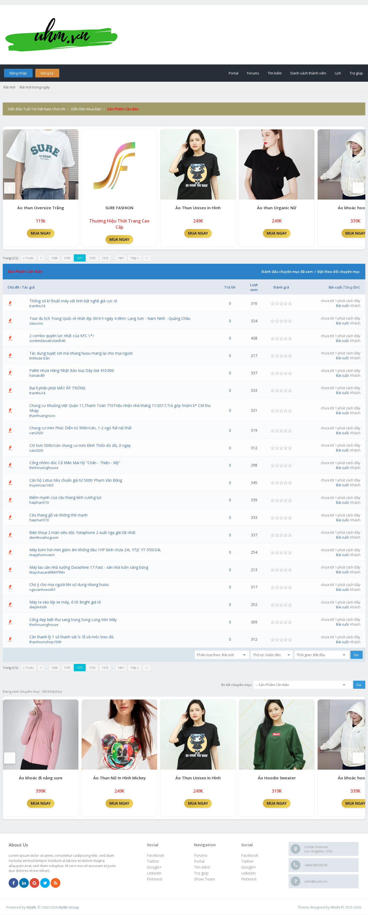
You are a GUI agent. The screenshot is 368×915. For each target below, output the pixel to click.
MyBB (31, 907)
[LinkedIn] (24, 883)
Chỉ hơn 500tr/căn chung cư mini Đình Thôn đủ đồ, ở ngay (80, 445)
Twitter (247, 861)
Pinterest (249, 879)
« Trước (28, 258)
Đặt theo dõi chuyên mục (338, 271)
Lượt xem (254, 287)
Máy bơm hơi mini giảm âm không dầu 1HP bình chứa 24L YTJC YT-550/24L (95, 549)
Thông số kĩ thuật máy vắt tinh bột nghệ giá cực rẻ (73, 300)
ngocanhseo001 (42, 589)
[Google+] (34, 883)
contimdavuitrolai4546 (47, 340)
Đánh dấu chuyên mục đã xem (287, 271)
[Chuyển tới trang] (147, 258)
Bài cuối (335, 287)
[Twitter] (45, 883)
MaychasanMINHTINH (47, 572)
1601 (121, 258)
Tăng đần (351, 287)
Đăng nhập (18, 73)
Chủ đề (13, 287)
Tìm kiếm (275, 73)
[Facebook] (13, 883)
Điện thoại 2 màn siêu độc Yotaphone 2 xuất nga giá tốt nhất (82, 532)
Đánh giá (281, 287)
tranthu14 (37, 305)
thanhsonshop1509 (45, 641)
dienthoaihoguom (43, 537)
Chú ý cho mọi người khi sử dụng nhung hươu (69, 584)
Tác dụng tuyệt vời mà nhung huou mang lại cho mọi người (81, 353)
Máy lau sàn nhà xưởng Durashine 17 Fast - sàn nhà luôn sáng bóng (88, 567)
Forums (253, 73)
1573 (105, 258)
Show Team (204, 879)
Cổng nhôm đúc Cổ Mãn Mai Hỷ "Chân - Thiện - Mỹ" (74, 462)
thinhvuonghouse (43, 467)
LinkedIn (248, 873)
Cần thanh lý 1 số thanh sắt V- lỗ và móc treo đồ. (71, 636)
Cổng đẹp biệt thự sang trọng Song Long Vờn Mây (73, 619)
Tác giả (28, 287)
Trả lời (229, 287)
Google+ (248, 867)
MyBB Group (68, 907)
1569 (54, 258)
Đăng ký (47, 73)
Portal (233, 73)
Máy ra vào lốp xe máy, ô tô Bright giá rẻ (65, 602)
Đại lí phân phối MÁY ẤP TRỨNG (57, 387)
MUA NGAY (41, 233)
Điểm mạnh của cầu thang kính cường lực (65, 497)
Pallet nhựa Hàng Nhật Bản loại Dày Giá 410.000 (71, 370)
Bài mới (9, 87)
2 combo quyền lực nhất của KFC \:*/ (61, 335)
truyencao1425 (41, 485)
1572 (92, 258)
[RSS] (55, 883)
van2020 (36, 432)
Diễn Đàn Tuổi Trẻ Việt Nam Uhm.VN (36, 109)
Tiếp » (134, 258)
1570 (67, 258)
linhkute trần (39, 358)
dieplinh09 (37, 607)
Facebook (249, 855)
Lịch (338, 73)
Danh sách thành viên (308, 73)
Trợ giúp (356, 73)
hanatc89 (36, 375)
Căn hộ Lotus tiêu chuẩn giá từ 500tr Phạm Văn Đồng (75, 480)
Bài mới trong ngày (35, 87)
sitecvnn (36, 323)
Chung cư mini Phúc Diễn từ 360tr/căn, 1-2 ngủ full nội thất (80, 427)
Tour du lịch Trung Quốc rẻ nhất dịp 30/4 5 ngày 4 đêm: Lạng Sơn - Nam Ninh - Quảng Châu (109, 318)
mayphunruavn (42, 554)
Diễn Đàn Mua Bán (86, 109)
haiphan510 (39, 502)
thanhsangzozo (42, 415)
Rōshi (335, 907)
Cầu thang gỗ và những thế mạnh (58, 515)
